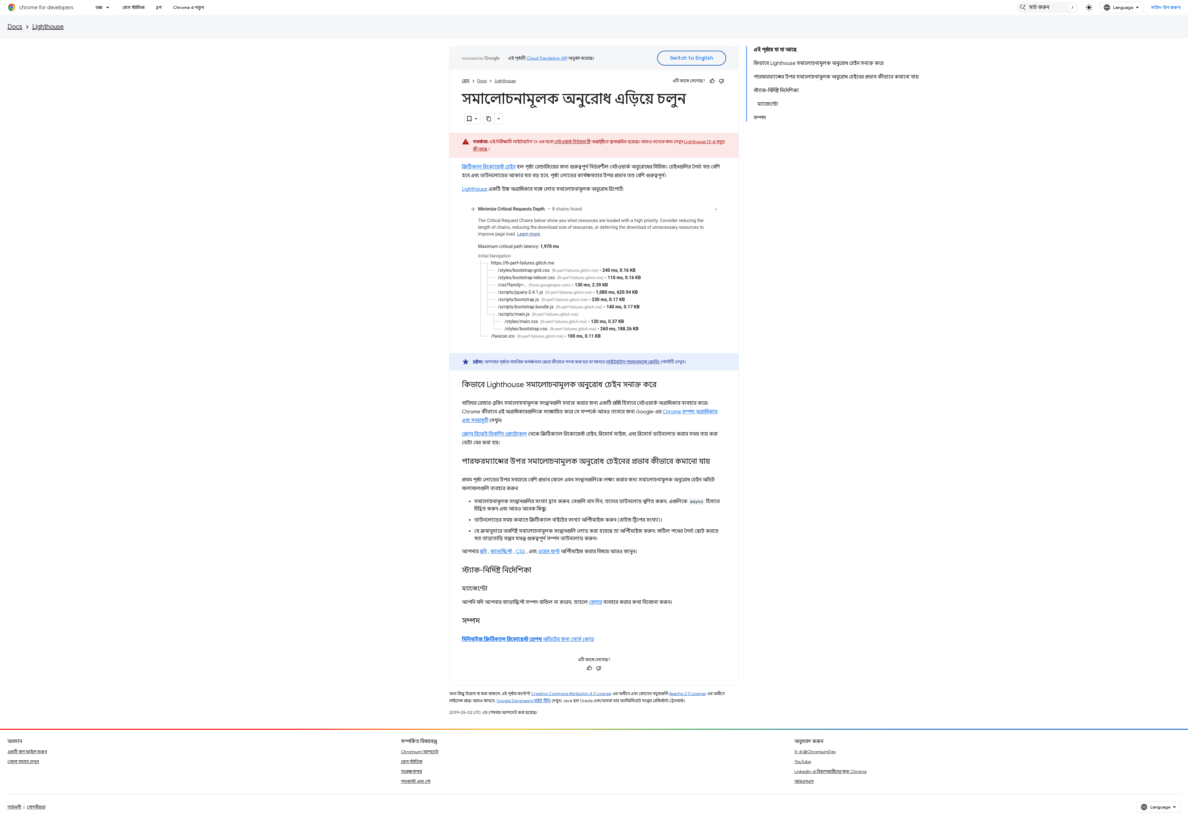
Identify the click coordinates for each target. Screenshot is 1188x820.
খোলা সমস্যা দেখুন (23, 761)
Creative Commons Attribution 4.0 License (571, 693)
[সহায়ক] (712, 81)
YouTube (802, 761)
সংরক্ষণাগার (411, 771)
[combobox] (1047, 7)
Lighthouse (48, 27)
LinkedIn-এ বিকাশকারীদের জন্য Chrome (830, 771)
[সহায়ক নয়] (721, 81)
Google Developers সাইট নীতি (524, 700)
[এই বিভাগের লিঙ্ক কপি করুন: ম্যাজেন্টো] (493, 589)
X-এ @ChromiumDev (815, 751)
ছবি (483, 552)
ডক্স (99, 7)
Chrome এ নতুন (188, 7)
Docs (14, 27)
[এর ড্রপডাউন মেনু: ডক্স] (109, 7)
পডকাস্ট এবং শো (415, 781)
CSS (520, 552)
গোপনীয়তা (36, 807)
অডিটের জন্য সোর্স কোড (528, 639)
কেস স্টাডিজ (134, 7)
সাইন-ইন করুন (1166, 7)
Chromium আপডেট (419, 751)
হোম (465, 80)
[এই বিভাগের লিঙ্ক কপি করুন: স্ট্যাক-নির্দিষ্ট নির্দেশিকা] (537, 570)
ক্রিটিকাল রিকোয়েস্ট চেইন (488, 167)
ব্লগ (159, 7)
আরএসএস (804, 781)
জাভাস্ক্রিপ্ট (501, 552)
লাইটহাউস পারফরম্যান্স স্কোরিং (633, 362)
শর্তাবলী (14, 807)
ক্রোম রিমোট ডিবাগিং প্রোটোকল (494, 434)
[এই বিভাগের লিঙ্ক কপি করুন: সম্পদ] (486, 621)
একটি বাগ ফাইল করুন (27, 751)
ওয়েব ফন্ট (549, 552)
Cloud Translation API (547, 58)
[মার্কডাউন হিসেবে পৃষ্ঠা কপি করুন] (489, 118)
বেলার (595, 602)
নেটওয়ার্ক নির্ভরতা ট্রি (572, 141)
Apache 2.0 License (687, 693)
